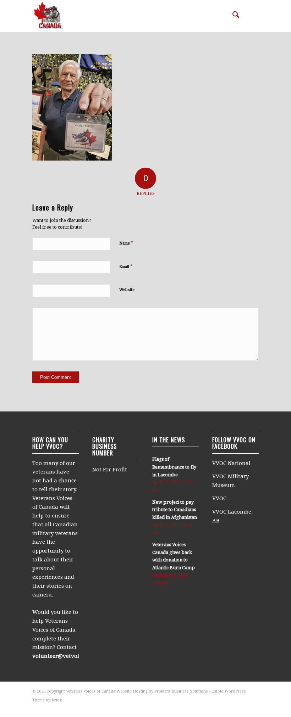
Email (126, 266)
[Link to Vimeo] (242, 708)
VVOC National (232, 463)
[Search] (232, 16)
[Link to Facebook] (253, 708)
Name (126, 243)
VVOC (219, 498)
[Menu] (249, 16)
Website (126, 289)
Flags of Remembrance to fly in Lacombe (174, 466)
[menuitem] (232, 16)
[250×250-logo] (48, 16)
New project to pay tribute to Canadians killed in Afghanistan (174, 509)
